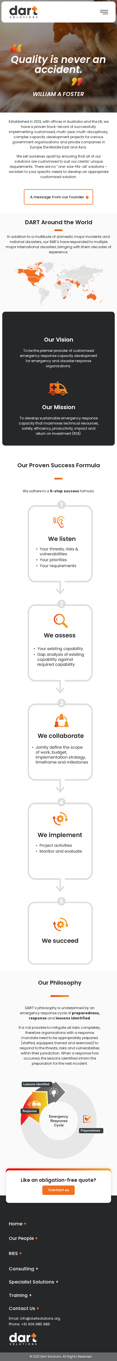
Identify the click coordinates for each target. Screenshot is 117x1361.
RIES (15, 1253)
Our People (23, 1238)
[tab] (58, 1269)
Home (17, 1224)
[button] (58, 197)
